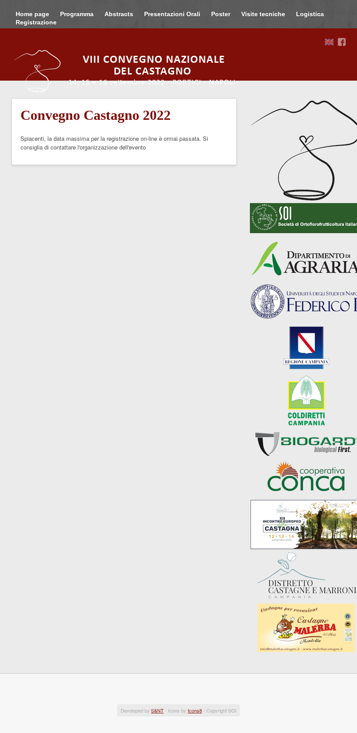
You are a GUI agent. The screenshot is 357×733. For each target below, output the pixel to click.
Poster (220, 13)
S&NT (157, 710)
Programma (77, 13)
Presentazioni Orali (172, 13)
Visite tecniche (263, 13)
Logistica (310, 13)
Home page (32, 13)
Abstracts (118, 13)
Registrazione (36, 22)
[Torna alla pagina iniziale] (131, 71)
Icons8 (195, 710)
